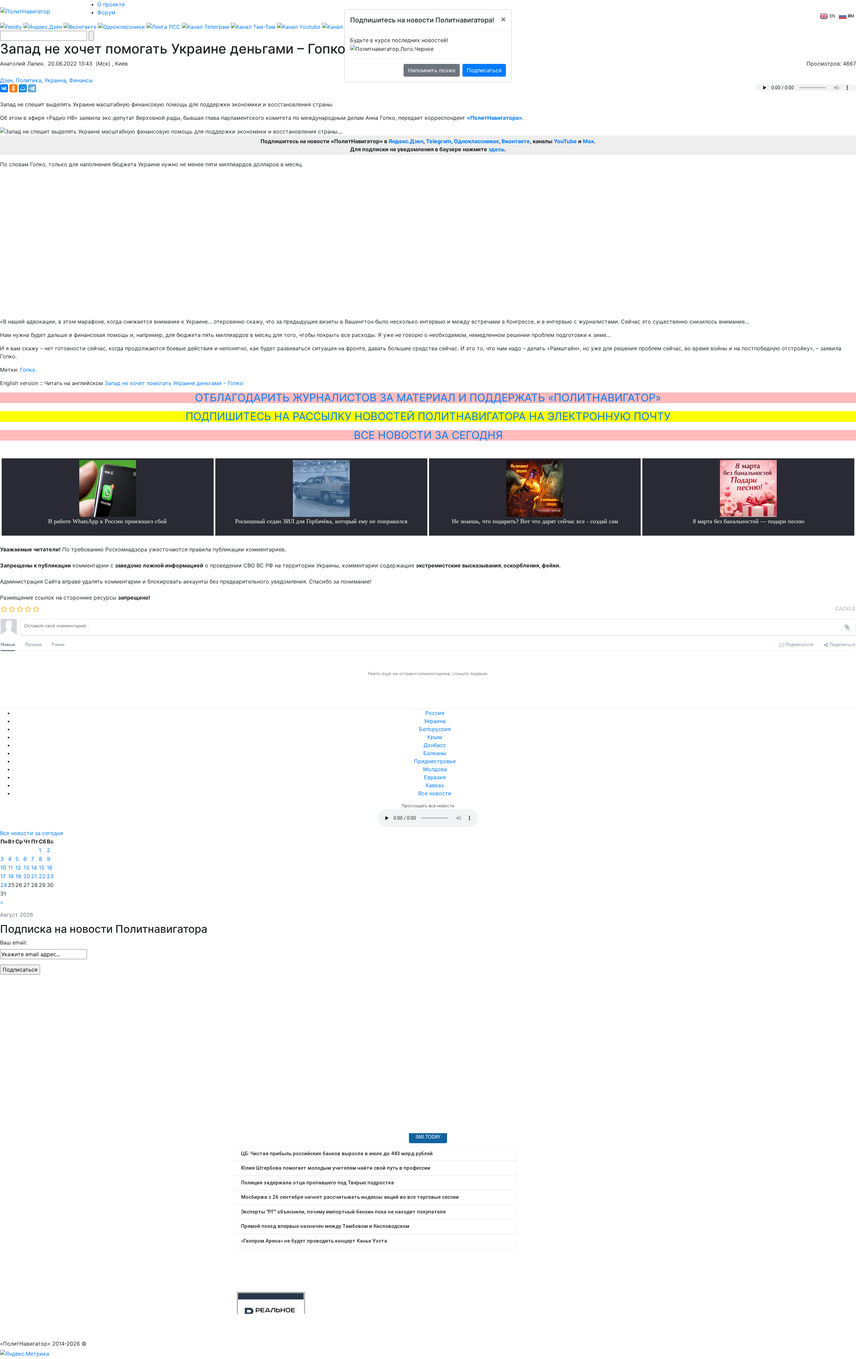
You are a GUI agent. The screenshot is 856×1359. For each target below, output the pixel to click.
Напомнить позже (431, 70)
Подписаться (484, 70)
